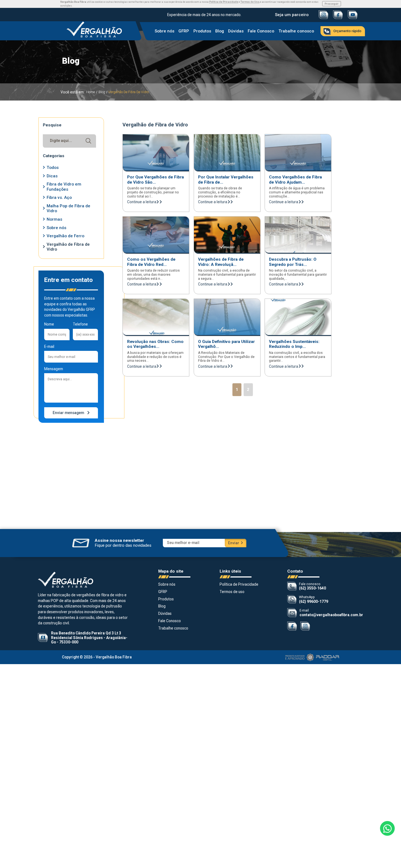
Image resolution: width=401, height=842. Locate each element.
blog (101, 92)
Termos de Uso (250, 1)
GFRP (183, 31)
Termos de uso (232, 591)
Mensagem (53, 369)
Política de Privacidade (223, 1)
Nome (49, 324)
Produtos (202, 31)
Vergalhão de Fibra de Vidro (128, 92)
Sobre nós (164, 31)
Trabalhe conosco (296, 31)
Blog (219, 31)
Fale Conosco (261, 31)
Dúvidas (236, 31)
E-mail (49, 346)
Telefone (80, 324)
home (90, 92)
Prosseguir (332, 3)
